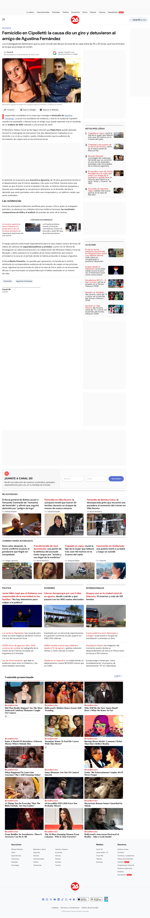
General (36, 856)
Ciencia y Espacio (61, 849)
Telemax (99, 859)
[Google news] (74, 899)
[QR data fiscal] (106, 901)
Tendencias (37, 865)
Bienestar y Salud (39, 849)
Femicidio (8, 281)
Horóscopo (15, 859)
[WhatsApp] (66, 899)
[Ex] (51, 899)
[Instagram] (47, 899)
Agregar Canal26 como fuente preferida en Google (68, 53)
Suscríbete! (116, 479)
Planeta (58, 859)
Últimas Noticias (17, 849)
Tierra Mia (99, 856)
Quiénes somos (122, 849)
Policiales (6, 28)
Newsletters (124, 875)
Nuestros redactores (124, 868)
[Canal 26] (75, 886)
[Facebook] (43, 899)
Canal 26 (10, 52)
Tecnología (15, 865)
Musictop (99, 862)
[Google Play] (96, 899)
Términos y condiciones (125, 856)
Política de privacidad (125, 859)
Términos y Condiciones (70, 908)
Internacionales (95, 588)
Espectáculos (16, 856)
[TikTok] (62, 899)
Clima (13, 852)
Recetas (58, 862)
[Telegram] (70, 899)
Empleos (120, 872)
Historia (58, 856)
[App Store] (83, 899)
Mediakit (123, 862)
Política (6, 588)
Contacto (120, 852)
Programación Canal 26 (125, 865)
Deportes (36, 852)
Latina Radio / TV (102, 852)
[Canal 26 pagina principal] (75, 23)
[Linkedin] (58, 899)
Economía (49, 588)
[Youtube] (55, 899)
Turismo (58, 865)
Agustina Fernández (24, 281)
